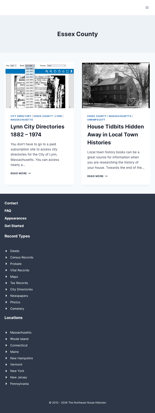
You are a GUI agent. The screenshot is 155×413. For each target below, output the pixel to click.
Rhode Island (19, 339)
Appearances (15, 218)
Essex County (43, 116)
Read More (21, 173)
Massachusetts (22, 119)
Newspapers (19, 296)
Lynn (58, 116)
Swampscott (96, 119)
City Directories (21, 289)
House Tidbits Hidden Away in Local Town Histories (115, 134)
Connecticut (19, 345)
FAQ (8, 211)
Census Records (21, 257)
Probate (16, 264)
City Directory (21, 116)
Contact (11, 203)
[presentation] (39, 85)
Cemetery (17, 308)
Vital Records (19, 270)
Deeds (14, 251)
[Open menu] (146, 7)
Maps (14, 276)
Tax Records (19, 283)
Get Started (14, 226)
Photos (15, 302)
